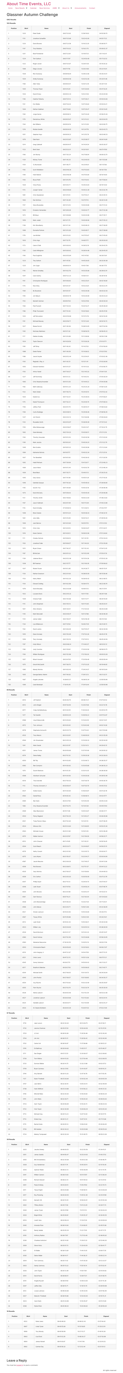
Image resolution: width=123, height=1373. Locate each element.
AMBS (55, 8)
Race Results (20, 8)
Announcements (80, 8)
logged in (19, 1365)
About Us (65, 8)
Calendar (33, 8)
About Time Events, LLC (29, 3)
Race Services (44, 8)
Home (10, 8)
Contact (92, 8)
